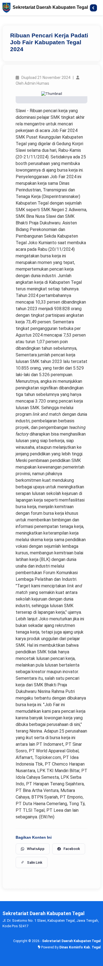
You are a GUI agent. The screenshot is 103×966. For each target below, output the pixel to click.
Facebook (71, 849)
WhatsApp (35, 849)
